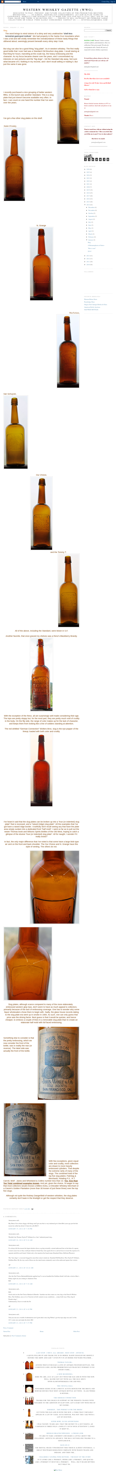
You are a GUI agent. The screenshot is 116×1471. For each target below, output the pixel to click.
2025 (88, 172)
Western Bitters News (90, 299)
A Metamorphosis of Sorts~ (96, 245)
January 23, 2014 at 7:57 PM (20, 1323)
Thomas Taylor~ (64, 1362)
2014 (88, 205)
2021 (88, 184)
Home (42, 1331)
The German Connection (65, 1398)
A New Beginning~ (65, 1374)
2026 (88, 169)
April (90, 231)
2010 (88, 265)
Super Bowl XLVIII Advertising (65, 1421)
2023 (88, 178)
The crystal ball (65, 1386)
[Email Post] (32, 1209)
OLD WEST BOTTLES (91, 310)
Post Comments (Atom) (19, 1336)
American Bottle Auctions (92, 307)
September (91, 216)
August (90, 219)
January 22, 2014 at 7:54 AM (20, 1284)
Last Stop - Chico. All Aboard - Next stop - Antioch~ (60, 1353)
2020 (88, 187)
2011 (88, 262)
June (90, 225)
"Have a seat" (92, 248)
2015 (88, 202)
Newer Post (6, 1331)
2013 (88, 256)
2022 (88, 181)
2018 (88, 193)
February (91, 237)
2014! (89, 251)
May (90, 228)
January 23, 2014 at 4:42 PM (20, 1309)
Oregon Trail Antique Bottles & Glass (95, 304)
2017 (88, 196)
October (91, 213)
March (90, 234)
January (90, 240)
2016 (88, 199)
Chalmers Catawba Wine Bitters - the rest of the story (65, 1457)
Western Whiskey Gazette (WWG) (58, 9)
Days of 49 (64, 1445)
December (91, 207)
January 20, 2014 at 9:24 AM (20, 1240)
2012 (88, 259)
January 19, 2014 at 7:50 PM (20, 1229)
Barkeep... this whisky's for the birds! (65, 1410)
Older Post (76, 1331)
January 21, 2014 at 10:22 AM (20, 1268)
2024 (88, 175)
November (91, 210)
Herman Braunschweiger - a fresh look (65, 1433)
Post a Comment (8, 1328)
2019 (88, 190)
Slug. (5, 30)
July (89, 222)
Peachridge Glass (89, 302)
